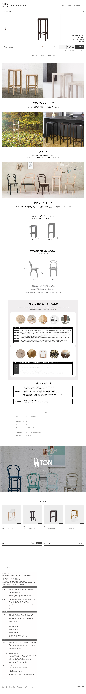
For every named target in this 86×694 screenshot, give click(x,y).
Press (25, 5)
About (13, 5)
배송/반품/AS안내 (52, 55)
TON (5, 46)
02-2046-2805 (10, 687)
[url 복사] (79, 11)
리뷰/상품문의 (44, 55)
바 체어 (9, 11)
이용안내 (25, 687)
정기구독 (31, 5)
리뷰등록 (33, 543)
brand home (43, 478)
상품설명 (32, 55)
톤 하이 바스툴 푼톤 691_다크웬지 (29, 528)
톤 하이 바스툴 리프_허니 (69, 528)
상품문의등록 (81, 543)
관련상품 (37, 55)
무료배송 (64, 50)
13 (43, 474)
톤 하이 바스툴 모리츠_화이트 (7, 528)
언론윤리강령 (30, 687)
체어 (4, 11)
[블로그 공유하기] (77, 11)
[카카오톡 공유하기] (81, 11)
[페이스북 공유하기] (75, 11)
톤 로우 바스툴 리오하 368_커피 (50, 528)
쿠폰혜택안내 (72, 50)
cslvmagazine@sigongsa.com (18, 687)
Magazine (19, 5)
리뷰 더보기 (39, 543)
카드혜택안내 (80, 50)
